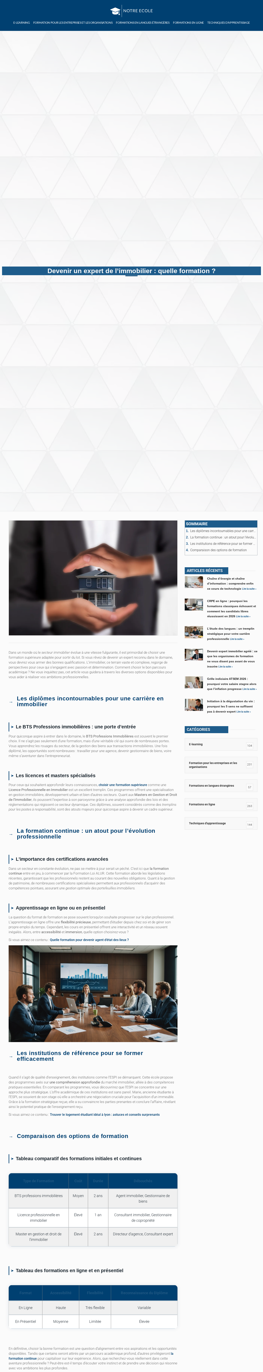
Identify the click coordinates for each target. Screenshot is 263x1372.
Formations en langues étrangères (142, 22)
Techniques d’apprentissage (228, 22)
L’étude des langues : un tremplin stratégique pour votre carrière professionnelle (230, 634)
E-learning (21, 22)
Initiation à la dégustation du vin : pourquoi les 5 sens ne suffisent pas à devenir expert (231, 706)
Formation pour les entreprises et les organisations (73, 22)
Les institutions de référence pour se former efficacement (223, 544)
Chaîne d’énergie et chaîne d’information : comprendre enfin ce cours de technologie (230, 583)
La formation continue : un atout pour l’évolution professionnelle (223, 537)
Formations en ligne (188, 22)
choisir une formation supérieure (123, 785)
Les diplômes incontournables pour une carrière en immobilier (223, 531)
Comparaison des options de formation (218, 550)
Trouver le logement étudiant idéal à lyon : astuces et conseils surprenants (105, 1115)
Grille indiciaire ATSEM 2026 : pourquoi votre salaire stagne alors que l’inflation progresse (231, 684)
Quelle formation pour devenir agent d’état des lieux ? (89, 940)
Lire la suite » (249, 588)
